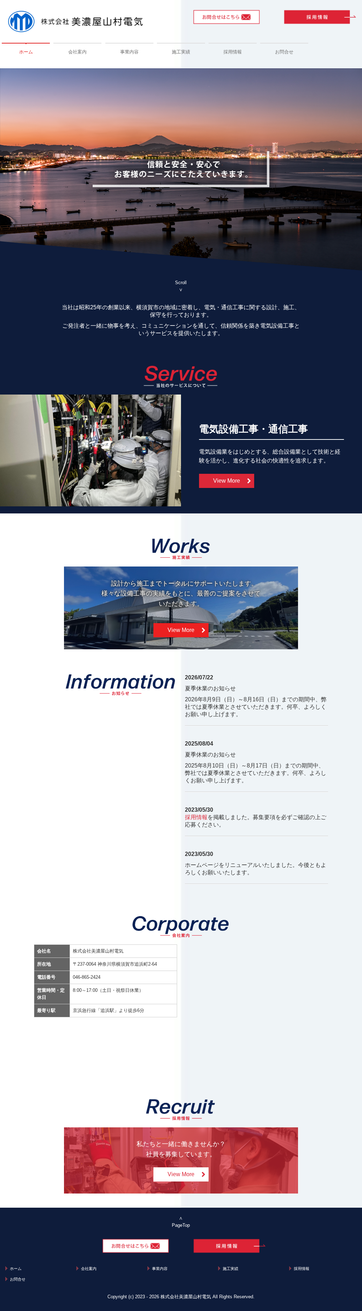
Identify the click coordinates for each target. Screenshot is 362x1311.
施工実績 (181, 51)
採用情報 (232, 51)
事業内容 (129, 51)
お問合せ (284, 51)
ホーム (26, 51)
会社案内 (77, 51)
